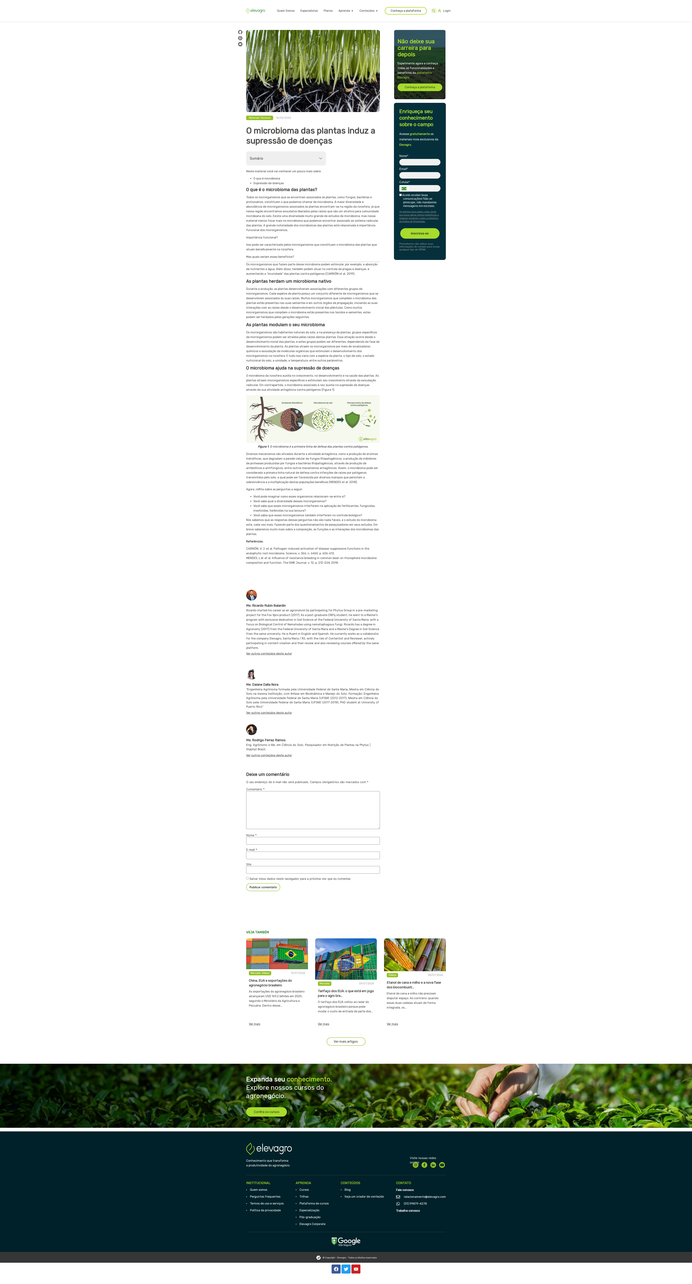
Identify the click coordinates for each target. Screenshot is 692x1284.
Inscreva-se (420, 233)
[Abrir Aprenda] (352, 11)
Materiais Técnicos (259, 117)
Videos (265, 973)
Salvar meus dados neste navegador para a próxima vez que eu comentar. (300, 878)
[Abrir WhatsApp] (683, 1274)
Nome (251, 835)
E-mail (251, 849)
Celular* (404, 182)
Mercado (256, 973)
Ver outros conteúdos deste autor (269, 653)
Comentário (255, 789)
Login (447, 10)
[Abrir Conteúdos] (376, 11)
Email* (403, 168)
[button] (434, 11)
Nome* (403, 155)
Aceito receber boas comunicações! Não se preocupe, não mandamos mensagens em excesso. (419, 200)
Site (248, 864)
